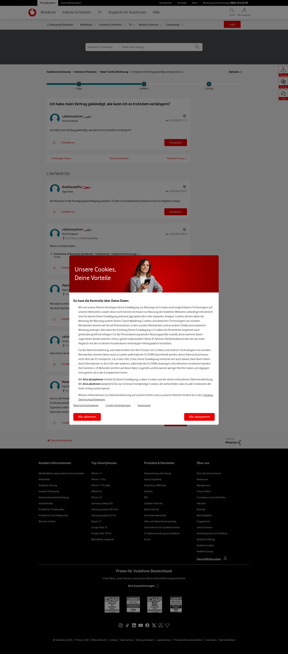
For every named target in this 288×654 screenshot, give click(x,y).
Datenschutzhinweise (85, 405)
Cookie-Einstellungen (118, 405)
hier (131, 316)
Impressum (144, 405)
